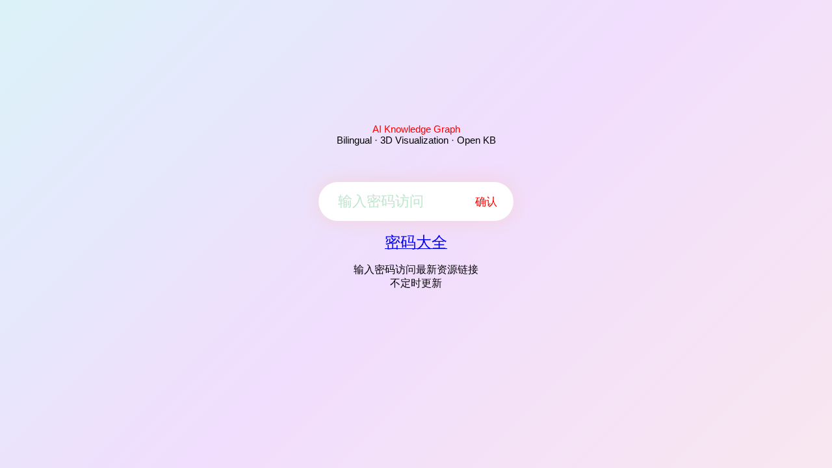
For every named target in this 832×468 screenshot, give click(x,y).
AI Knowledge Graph (416, 129)
